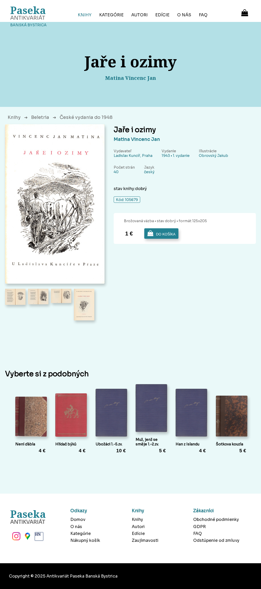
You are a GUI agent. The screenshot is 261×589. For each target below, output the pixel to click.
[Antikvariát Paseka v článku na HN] (38, 537)
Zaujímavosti (145, 540)
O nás (184, 15)
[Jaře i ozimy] (55, 204)
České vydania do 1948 (86, 117)
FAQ (203, 15)
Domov (77, 519)
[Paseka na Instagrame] (15, 537)
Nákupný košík (85, 540)
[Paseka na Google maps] (27, 537)
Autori (139, 15)
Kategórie (111, 15)
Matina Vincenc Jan (137, 139)
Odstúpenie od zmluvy (216, 540)
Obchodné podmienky (216, 519)
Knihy (85, 15)
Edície (162, 15)
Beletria (40, 117)
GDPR (199, 526)
